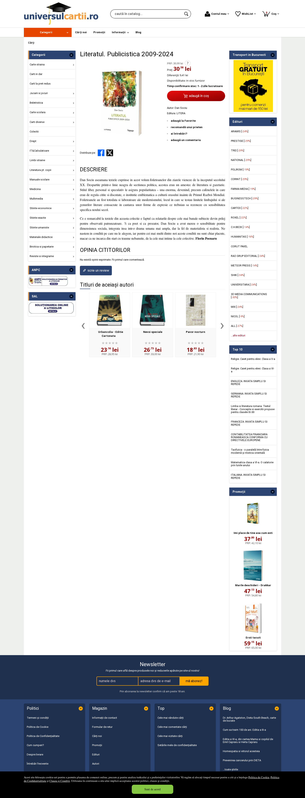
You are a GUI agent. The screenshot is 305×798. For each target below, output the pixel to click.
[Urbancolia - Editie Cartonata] (109, 310)
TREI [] (237, 150)
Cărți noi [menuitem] (81, 32)
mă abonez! (194, 681)
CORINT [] (239, 179)
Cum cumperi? (35, 745)
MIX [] (237, 306)
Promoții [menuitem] (99, 32)
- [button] (71, 55)
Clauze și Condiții (59, 781)
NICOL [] (238, 316)
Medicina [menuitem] (35, 189)
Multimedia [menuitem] (36, 198)
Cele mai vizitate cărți (170, 736)
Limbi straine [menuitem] (37, 160)
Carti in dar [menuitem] (36, 74)
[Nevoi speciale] (152, 310)
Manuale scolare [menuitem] (39, 179)
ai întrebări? (179, 133)
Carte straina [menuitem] (37, 64)
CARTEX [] (239, 208)
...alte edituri (238, 335)
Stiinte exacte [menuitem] (38, 217)
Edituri (96, 754)
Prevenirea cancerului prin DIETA (242, 760)
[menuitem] (48, 32)
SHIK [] (238, 275)
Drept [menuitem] (33, 141)
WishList (247, 13)
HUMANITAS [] (242, 236)
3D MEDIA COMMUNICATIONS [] (249, 296)
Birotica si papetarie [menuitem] (42, 246)
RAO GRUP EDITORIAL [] (248, 255)
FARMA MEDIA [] (243, 188)
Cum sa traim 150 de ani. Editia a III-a (244, 729)
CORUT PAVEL (239, 246)
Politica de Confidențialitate (43, 736)
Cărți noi (97, 736)
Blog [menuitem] (138, 32)
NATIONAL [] (241, 160)
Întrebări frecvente (37, 763)
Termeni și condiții (38, 717)
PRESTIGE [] (241, 140)
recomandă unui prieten (187, 127)
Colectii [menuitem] (34, 131)
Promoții (97, 745)
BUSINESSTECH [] (245, 198)
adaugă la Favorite (183, 120)
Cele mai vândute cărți (170, 717)
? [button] (187, 63)
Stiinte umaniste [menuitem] (39, 227)
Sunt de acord (152, 789)
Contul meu (218, 13)
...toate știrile (230, 769)
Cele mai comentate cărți (172, 726)
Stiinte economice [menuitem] (40, 208)
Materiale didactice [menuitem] (41, 237)
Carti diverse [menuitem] (37, 122)
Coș (272, 13)
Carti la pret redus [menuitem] (40, 83)
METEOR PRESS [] (244, 265)
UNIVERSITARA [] (244, 284)
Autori (95, 763)
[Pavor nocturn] (195, 310)
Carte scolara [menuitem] (37, 112)
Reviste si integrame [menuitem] (42, 256)
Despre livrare (35, 754)
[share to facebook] (101, 153)
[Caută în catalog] (186, 13)
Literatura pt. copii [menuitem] (40, 170)
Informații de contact (104, 717)
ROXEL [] (239, 217)
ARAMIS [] (239, 131)
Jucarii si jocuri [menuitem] (39, 93)
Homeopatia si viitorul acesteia (241, 751)
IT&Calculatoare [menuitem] (39, 150)
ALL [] (237, 325)
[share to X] (109, 153)
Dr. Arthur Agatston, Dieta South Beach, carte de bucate (249, 719)
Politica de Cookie (258, 777)
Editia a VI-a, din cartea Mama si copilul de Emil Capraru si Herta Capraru (248, 741)
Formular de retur (102, 726)
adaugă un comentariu (186, 140)
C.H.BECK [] (240, 227)
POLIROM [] (240, 169)
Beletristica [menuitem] (36, 102)
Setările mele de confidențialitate (177, 745)
